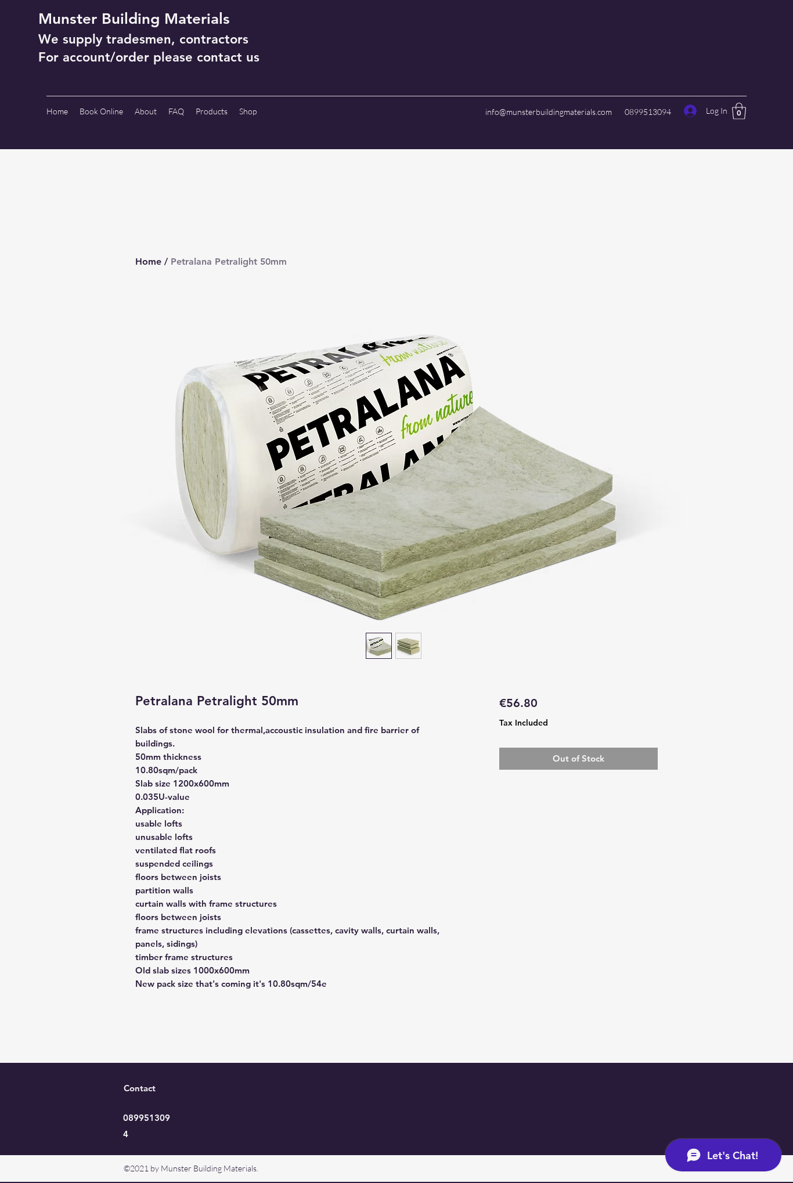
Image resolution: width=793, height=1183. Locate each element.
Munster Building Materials (134, 19)
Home (148, 261)
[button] (739, 111)
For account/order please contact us (148, 57)
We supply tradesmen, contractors (143, 39)
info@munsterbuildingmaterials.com (548, 112)
